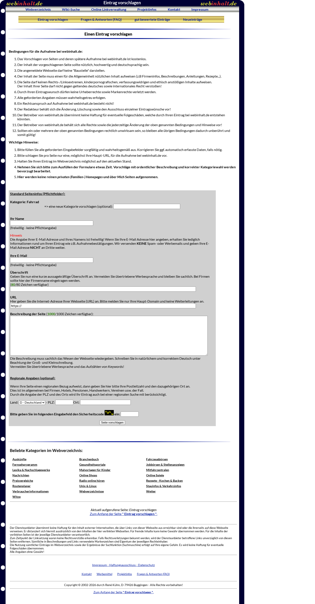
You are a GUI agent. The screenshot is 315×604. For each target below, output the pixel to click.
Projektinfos (146, 9)
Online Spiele (155, 475)
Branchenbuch (89, 459)
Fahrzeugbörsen (157, 459)
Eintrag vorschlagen (52, 19)
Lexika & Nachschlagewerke (31, 470)
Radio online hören (92, 480)
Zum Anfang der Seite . (123, 514)
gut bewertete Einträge (152, 19)
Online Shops (88, 475)
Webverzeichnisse (91, 491)
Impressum (199, 9)
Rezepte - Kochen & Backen (164, 480)
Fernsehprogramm (24, 464)
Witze (16, 496)
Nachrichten (20, 475)
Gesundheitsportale (92, 464)
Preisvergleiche (22, 480)
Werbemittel (104, 574)
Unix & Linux (88, 486)
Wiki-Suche (71, 9)
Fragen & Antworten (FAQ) (101, 19)
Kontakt (174, 9)
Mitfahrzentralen (157, 470)
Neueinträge (193, 19)
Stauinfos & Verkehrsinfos (163, 486)
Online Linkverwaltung (108, 9)
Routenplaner (21, 486)
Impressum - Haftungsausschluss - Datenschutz (123, 565)
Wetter (151, 491)
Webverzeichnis (38, 9)
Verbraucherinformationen (30, 491)
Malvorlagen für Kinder (95, 470)
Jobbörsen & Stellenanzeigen (165, 464)
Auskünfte (19, 459)
